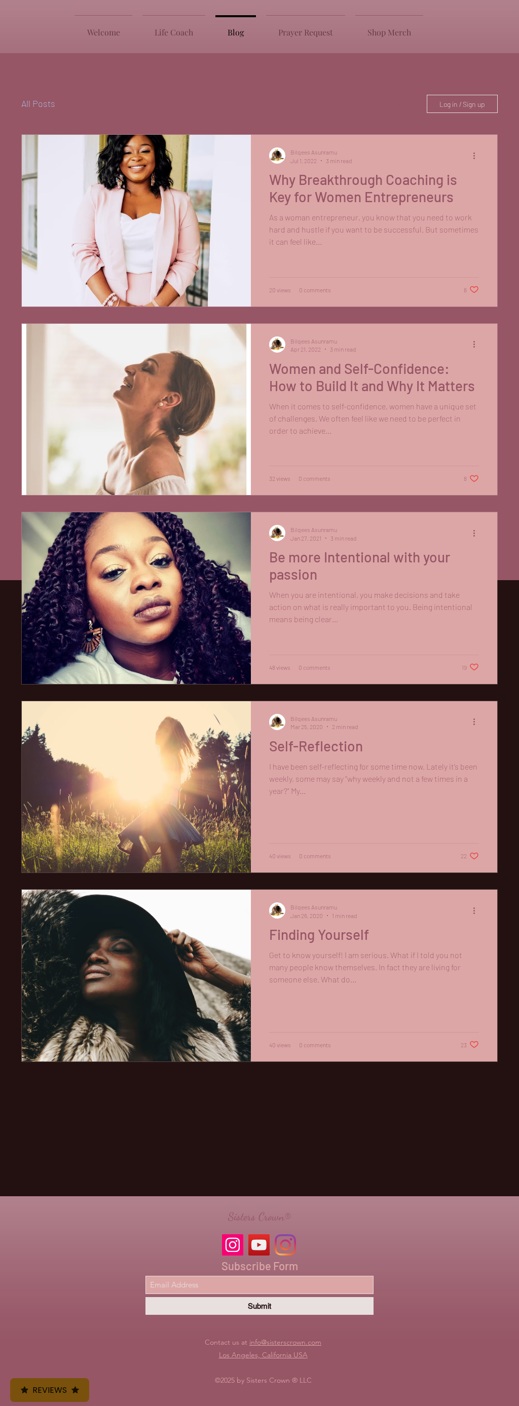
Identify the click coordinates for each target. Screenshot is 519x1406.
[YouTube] (259, 1245)
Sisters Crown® (259, 1216)
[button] (401, 105)
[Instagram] (232, 1245)
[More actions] (477, 155)
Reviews (49, 1390)
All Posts (38, 103)
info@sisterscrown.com (285, 1342)
